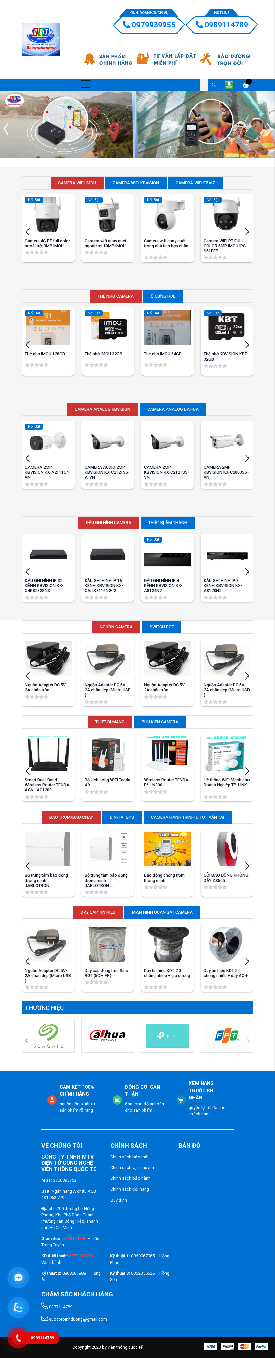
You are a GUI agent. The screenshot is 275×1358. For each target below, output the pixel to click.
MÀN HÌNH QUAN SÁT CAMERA (162, 912)
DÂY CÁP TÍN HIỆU (98, 912)
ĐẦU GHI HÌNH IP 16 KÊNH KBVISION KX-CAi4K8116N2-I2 (104, 585)
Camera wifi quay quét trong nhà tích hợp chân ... (166, 245)
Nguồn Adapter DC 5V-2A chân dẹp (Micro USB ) (108, 689)
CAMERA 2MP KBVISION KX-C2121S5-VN (166, 472)
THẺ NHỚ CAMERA (116, 296)
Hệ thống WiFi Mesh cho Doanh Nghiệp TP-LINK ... (227, 784)
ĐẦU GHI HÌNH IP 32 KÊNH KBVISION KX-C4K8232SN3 (44, 585)
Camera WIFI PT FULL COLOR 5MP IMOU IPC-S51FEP (226, 245)
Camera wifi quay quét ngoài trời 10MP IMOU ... (107, 243)
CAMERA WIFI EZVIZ (195, 182)
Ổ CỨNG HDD (163, 296)
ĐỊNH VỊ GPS (122, 817)
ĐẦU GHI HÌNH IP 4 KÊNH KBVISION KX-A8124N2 (163, 585)
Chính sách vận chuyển (132, 1167)
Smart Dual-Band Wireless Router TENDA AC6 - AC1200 (47, 784)
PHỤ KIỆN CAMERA (160, 721)
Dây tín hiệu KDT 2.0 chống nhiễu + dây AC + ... (226, 975)
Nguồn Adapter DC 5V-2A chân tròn (46, 687)
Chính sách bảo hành (130, 1178)
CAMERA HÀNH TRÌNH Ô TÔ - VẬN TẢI (187, 817)
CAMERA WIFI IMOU (77, 182)
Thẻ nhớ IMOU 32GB (103, 354)
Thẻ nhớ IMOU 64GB (163, 354)
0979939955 (153, 25)
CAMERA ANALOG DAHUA (173, 409)
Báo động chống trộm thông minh (164, 877)
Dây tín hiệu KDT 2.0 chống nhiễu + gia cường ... (167, 975)
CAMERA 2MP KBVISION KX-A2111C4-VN (47, 472)
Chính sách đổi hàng (129, 1189)
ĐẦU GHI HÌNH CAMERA (108, 522)
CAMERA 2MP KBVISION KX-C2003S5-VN (226, 472)
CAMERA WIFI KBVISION (136, 182)
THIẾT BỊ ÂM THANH (167, 522)
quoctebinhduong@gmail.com (77, 1319)
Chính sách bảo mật (129, 1156)
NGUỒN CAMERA (116, 626)
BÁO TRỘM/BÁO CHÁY (71, 817)
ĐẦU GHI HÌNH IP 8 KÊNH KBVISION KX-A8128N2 (223, 585)
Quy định (118, 1200)
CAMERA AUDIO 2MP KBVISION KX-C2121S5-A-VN (107, 472)
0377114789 (60, 1306)
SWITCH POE (162, 626)
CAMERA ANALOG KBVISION (102, 409)
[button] (269, 129)
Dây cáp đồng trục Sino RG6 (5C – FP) (106, 973)
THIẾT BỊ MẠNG (110, 721)
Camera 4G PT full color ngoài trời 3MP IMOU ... (47, 243)
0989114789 (226, 25)
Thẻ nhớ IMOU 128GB (45, 354)
